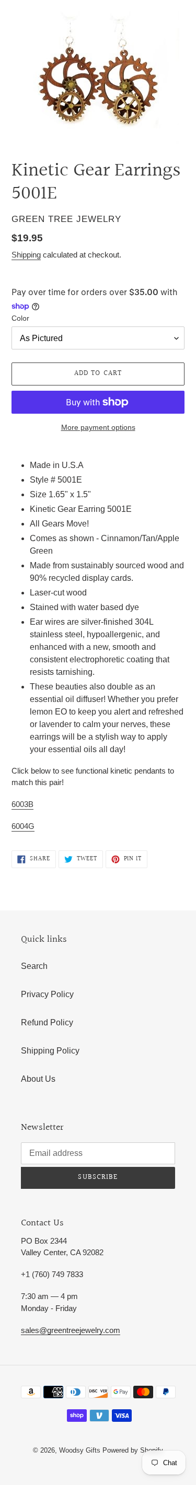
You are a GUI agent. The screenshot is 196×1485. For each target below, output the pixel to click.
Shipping (26, 254)
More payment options (98, 427)
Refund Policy (47, 1022)
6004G (22, 826)
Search (34, 966)
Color (20, 318)
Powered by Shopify (132, 1450)
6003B (22, 804)
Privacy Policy (47, 994)
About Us (38, 1078)
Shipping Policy (50, 1050)
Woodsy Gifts (80, 1450)
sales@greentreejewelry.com (70, 1330)
